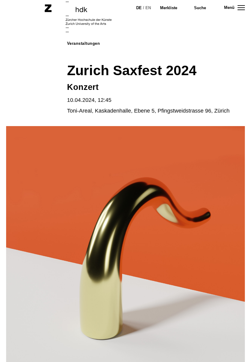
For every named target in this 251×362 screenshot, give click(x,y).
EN (148, 8)
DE (139, 8)
